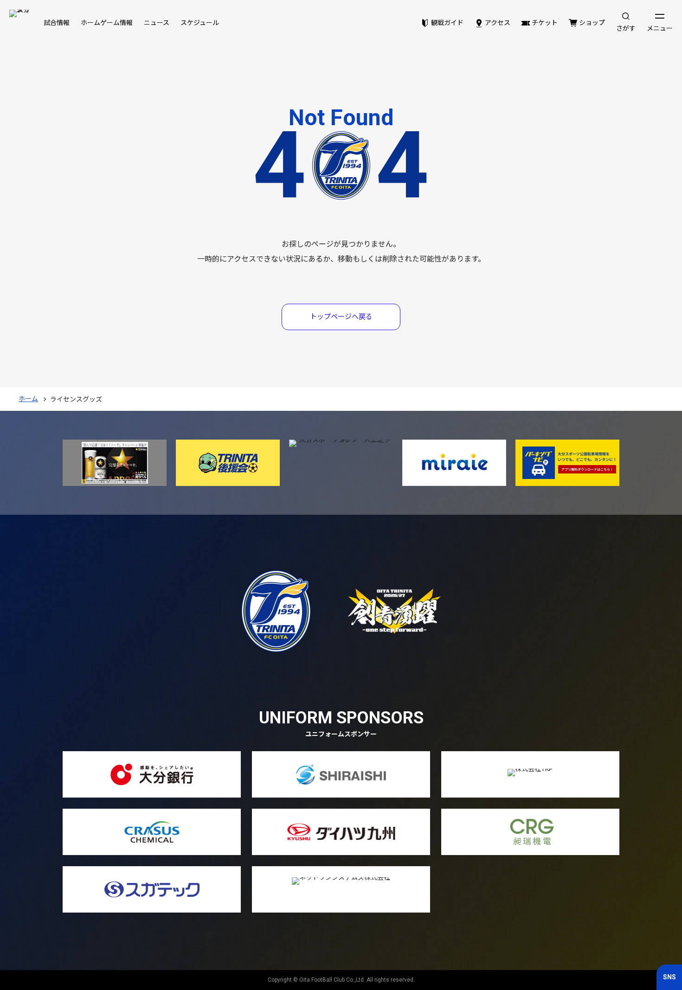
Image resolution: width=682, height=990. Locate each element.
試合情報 (57, 22)
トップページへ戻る (341, 317)
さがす (626, 28)
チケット (545, 22)
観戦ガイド (447, 22)
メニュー (660, 28)
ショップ (592, 22)
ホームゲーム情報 (107, 22)
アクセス (497, 22)
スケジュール (199, 22)
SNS (669, 977)
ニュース (156, 22)
